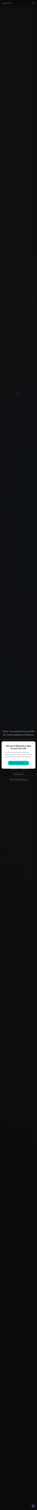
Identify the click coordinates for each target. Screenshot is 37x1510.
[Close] (32, 743)
